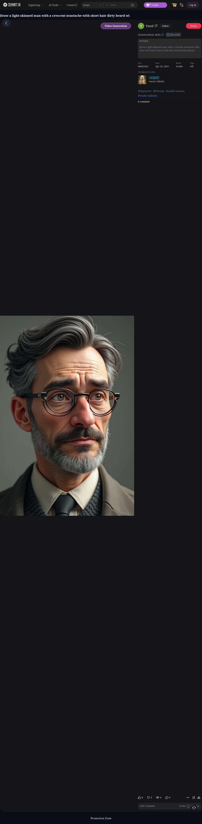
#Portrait (158, 91)
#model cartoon (175, 91)
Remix (193, 26)
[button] (132, 5)
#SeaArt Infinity (147, 95)
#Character (145, 91)
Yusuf (149, 26)
